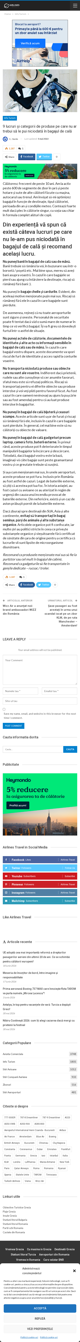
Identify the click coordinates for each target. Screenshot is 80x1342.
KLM (6, 1162)
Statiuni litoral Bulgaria (15, 1219)
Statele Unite (22, 1174)
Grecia (33, 1155)
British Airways (12, 1143)
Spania (7, 1174)
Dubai (40, 1149)
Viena (28, 1181)
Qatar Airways (21, 1168)
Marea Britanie (47, 1162)
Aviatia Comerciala (13, 1054)
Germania (20, 1155)
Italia (65, 1155)
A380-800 (39, 1124)
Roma (36, 1168)
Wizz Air (39, 1181)
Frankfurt (65, 1149)
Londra (16, 1162)
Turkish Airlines (12, 1181)
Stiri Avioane (9, 1069)
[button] (74, 1271)
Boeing (52, 1136)
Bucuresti (29, 1143)
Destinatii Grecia (65, 1249)
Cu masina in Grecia (39, 1249)
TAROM (37, 1174)
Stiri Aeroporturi (12, 1092)
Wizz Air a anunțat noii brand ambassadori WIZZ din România (19, 609)
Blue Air (40, 1136)
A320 (67, 1117)
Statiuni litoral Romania (15, 1223)
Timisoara (51, 1174)
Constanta (9, 1149)
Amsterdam (25, 1136)
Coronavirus (26, 1149)
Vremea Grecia (14, 1249)
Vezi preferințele (40, 1329)
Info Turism (10, 118)
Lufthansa (30, 1162)
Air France (9, 1136)
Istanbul (54, 1155)
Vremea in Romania (28, 1259)
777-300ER (9, 1117)
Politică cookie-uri (29, 1337)
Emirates (52, 1149)
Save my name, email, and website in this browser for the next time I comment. (40, 715)
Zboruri (7, 1084)
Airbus (62, 1130)
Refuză (40, 1318)
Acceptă (40, 1308)
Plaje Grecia (9, 1211)
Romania (48, 1168)
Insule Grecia (10, 1215)
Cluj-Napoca (59, 1143)
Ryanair (62, 1168)
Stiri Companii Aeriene (15, 1077)
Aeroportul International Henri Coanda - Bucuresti (29, 1130)
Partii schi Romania (13, 1228)
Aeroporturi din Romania (54, 1254)
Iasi (43, 1155)
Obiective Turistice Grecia (17, 1207)
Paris (6, 1168)
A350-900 (25, 1124)
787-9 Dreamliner (51, 1117)
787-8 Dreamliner (29, 1117)
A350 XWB (9, 1124)
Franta (7, 1155)
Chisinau (43, 1143)
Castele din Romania (14, 1232)
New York (64, 1162)
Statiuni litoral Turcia (23, 1254)
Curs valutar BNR (53, 1259)
